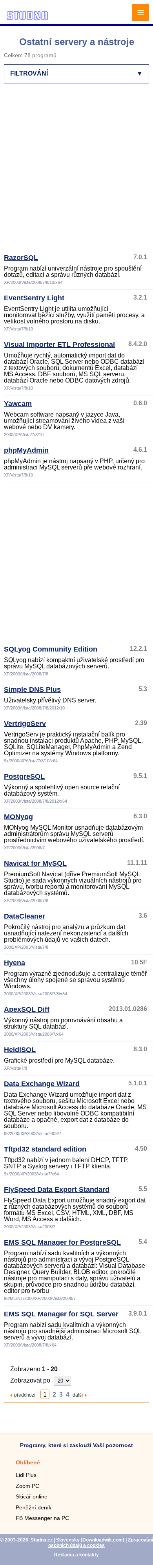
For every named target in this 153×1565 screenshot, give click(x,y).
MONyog (18, 817)
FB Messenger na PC (42, 1518)
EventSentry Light (34, 298)
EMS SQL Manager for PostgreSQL (62, 1242)
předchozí (24, 1394)
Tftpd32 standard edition (45, 1149)
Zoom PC (27, 1486)
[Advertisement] (76, 172)
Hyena (14, 963)
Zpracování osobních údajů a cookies (100, 1542)
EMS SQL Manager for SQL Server (61, 1314)
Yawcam (18, 404)
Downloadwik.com (102, 1540)
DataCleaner (24, 916)
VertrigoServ (25, 723)
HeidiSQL (20, 1050)
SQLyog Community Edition (50, 649)
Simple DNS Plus (32, 689)
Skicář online (31, 1496)
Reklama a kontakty (76, 1555)
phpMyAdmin (26, 450)
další (78, 1394)
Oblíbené (28, 1462)
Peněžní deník (33, 1507)
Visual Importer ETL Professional (59, 344)
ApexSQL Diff (26, 1009)
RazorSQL (21, 258)
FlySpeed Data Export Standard (56, 1189)
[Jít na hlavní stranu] (27, 18)
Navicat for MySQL (35, 863)
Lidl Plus (26, 1475)
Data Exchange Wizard (42, 1084)
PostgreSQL (24, 776)
